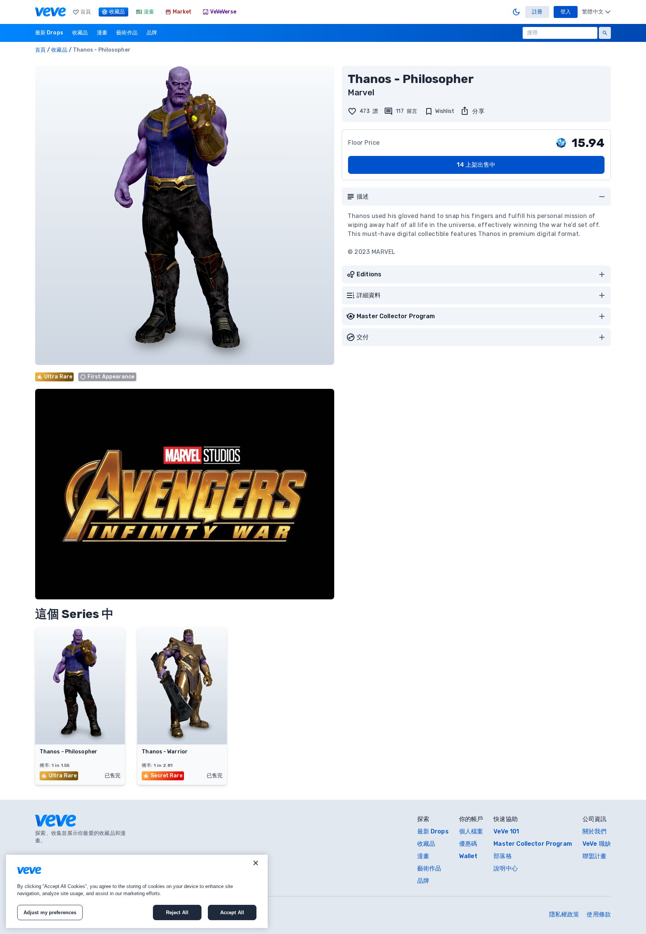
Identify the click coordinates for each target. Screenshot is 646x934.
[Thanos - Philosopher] (80, 742)
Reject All (177, 912)
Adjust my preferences (50, 912)
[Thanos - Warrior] (182, 742)
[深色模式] (516, 11)
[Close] (255, 863)
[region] (137, 891)
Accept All (232, 912)
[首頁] (50, 11)
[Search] (605, 33)
